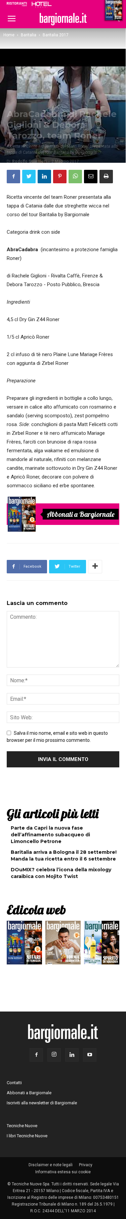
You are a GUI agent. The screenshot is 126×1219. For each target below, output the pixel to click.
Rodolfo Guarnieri (29, 161)
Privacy (85, 1165)
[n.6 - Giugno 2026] (63, 944)
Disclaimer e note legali (51, 1165)
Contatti (14, 1082)
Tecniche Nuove (22, 1125)
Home (8, 35)
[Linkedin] (72, 1055)
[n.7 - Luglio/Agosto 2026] (22, 514)
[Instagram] (54, 1055)
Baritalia (28, 35)
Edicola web (36, 909)
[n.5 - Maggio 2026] (101, 944)
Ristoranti (17, 4)
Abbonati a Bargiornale (81, 514)
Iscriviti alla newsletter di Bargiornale (42, 1102)
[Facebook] (36, 1055)
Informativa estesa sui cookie (63, 1172)
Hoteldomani (42, 4)
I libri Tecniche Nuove (27, 1135)
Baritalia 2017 (56, 35)
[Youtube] (89, 1055)
